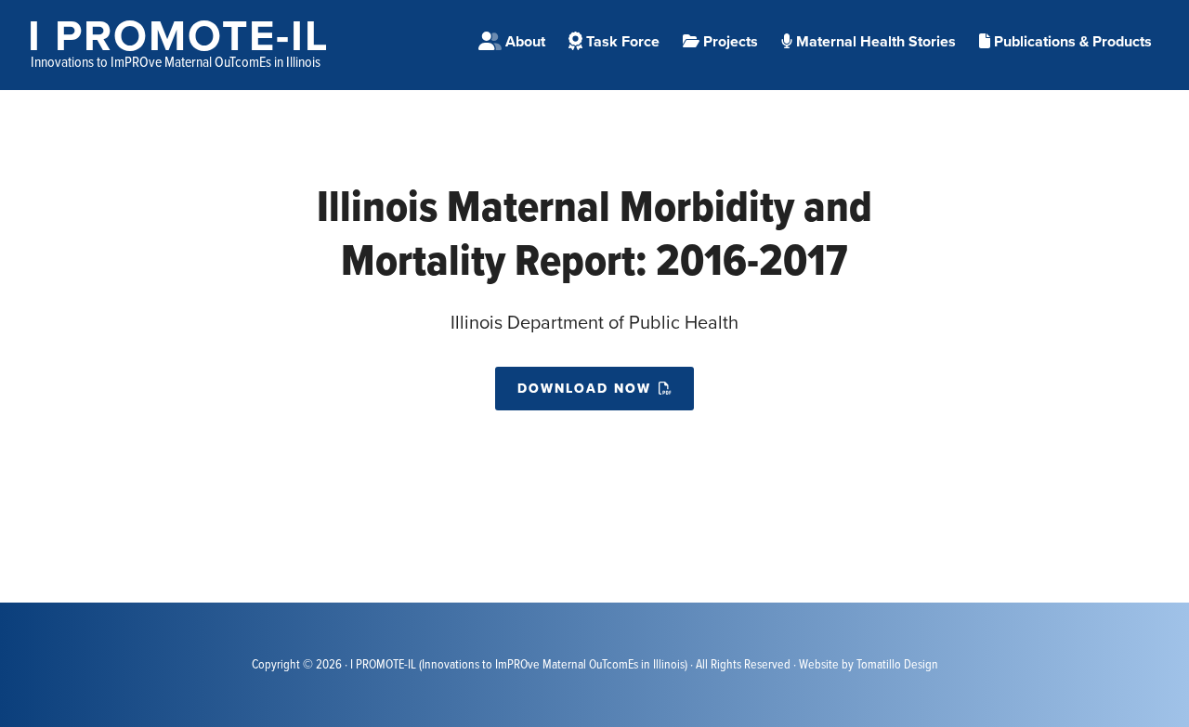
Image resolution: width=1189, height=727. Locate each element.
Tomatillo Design (897, 664)
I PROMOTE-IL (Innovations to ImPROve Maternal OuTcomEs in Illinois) (518, 664)
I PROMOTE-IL (179, 36)
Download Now (584, 388)
